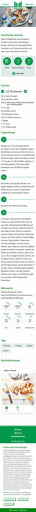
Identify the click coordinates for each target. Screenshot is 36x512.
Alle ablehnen (22, 499)
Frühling (18, 346)
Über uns (18, 433)
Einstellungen (8, 503)
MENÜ (6, 4)
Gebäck (29, 346)
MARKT (31, 4)
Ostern (5, 351)
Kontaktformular (18, 436)
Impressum (23, 510)
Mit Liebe (6, 346)
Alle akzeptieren (9, 499)
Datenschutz (13, 510)
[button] (32, 392)
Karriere (18, 429)
